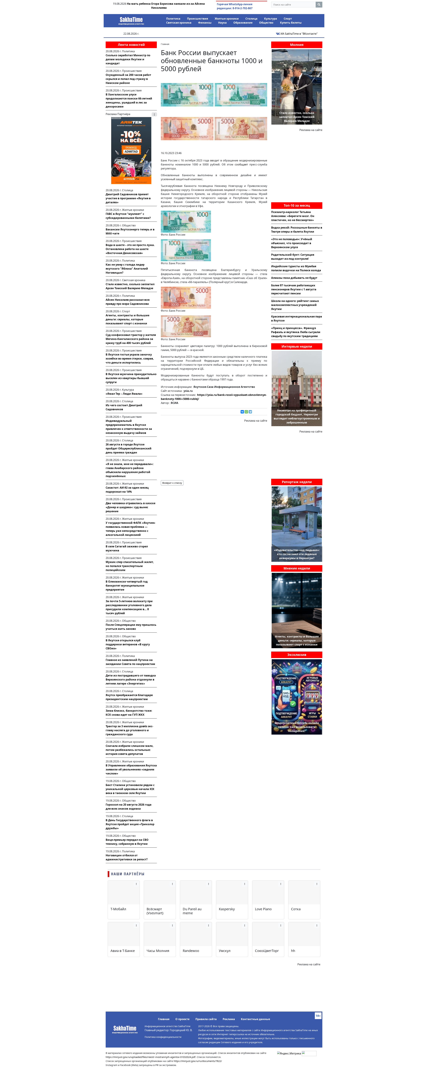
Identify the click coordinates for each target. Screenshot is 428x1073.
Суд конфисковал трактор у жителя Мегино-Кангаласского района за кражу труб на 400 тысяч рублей (131, 339)
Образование (242, 22)
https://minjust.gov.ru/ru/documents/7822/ (198, 1061)
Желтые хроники (227, 18)
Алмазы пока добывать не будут (294, 278)
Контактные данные (255, 1019)
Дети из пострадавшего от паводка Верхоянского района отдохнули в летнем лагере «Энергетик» (131, 679)
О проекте (182, 1019)
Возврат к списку (172, 482)
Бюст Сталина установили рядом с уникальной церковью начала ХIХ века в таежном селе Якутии (130, 789)
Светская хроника (178, 22)
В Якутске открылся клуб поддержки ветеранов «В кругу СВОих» (128, 644)
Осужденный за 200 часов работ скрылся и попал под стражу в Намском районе (128, 79)
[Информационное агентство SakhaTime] (131, 20)
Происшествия (197, 18)
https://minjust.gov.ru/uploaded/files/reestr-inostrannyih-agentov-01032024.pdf (150, 1057)
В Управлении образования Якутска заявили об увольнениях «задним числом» (131, 769)
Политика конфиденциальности (163, 1037)
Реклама (229, 1019)
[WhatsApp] (246, 411)
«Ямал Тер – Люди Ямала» (124, 394)
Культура (270, 18)
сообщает (241, 164)
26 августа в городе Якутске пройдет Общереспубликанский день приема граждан (128, 448)
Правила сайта (206, 1019)
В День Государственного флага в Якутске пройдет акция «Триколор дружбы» (130, 824)
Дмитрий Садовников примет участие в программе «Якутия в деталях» (128, 198)
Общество (266, 22)
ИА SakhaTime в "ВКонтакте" (299, 33)
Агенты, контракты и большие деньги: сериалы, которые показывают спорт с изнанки (127, 319)
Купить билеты (291, 22)
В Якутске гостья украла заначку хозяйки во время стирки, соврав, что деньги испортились (130, 358)
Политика (173, 18)
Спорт (288, 18)
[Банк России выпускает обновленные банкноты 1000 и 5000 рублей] (214, 112)
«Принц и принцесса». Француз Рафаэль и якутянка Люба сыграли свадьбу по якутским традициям (295, 332)
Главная (163, 1019)
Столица (251, 18)
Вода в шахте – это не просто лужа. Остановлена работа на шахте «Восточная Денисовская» (130, 249)
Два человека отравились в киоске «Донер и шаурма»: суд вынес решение (130, 507)
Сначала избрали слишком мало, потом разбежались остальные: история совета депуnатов (129, 750)
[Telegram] (250, 411)
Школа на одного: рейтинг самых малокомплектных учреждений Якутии (295, 305)
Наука (222, 22)
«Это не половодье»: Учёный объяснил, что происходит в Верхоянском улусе (291, 243)
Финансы (204, 22)
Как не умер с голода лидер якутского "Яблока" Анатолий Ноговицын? (127, 268)
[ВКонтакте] (242, 411)
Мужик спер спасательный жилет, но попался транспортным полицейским (130, 566)
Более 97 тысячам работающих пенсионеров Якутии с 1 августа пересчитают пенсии (293, 289)
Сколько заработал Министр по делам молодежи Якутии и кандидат (128, 59)
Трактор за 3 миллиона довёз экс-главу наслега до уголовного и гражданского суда (129, 730)
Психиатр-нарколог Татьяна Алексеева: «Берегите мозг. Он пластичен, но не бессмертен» (292, 216)
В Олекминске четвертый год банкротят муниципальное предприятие (127, 585)
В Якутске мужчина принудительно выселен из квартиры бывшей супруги (131, 378)
